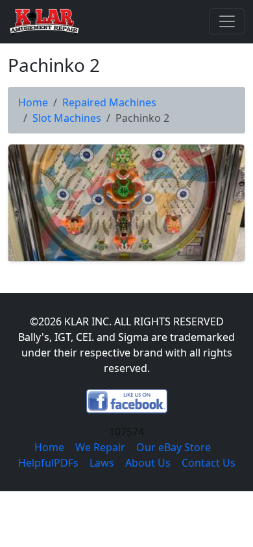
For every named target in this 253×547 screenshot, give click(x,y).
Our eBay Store (173, 447)
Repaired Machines (109, 102)
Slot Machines (66, 118)
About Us (148, 463)
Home (33, 102)
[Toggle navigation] (227, 21)
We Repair (100, 447)
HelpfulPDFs (48, 463)
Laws (102, 463)
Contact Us (208, 463)
